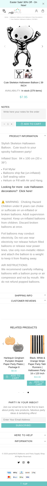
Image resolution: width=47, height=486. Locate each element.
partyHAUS (14, 11)
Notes (5, 107)
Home (6, 17)
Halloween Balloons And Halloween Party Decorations (26, 17)
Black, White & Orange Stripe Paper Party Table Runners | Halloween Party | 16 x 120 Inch (35, 366)
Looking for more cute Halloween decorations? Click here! (22, 188)
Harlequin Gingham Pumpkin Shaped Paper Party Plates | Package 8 (11, 363)
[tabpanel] (12, 359)
